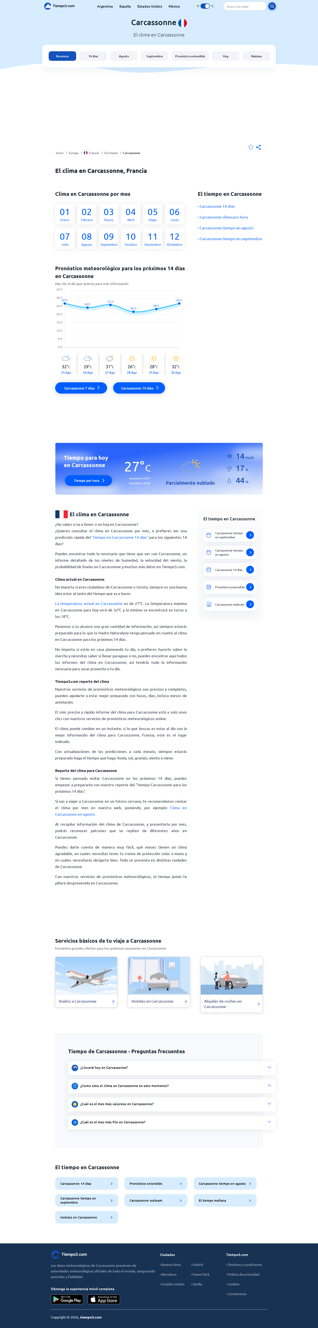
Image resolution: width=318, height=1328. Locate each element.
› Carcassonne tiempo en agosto (226, 227)
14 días (93, 56)
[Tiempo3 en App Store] (104, 1299)
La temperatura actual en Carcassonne (89, 603)
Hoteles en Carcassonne (78, 1217)
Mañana (256, 56)
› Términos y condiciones (244, 1264)
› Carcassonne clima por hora (223, 217)
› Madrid (197, 1264)
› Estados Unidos (172, 1284)
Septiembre (154, 56)
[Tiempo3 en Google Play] (67, 1299)
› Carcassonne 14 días (216, 206)
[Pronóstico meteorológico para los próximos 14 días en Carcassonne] (121, 321)
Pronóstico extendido (190, 56)
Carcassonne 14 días (75, 1183)
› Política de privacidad (242, 1274)
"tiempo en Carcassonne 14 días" (120, 537)
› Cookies (232, 1284)
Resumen (62, 56)
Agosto (124, 56)
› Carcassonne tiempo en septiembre (230, 238)
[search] (272, 6)
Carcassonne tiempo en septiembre (78, 1200)
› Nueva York (200, 1274)
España (125, 6)
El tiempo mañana (212, 1200)
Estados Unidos (149, 6)
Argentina (105, 6)
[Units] (205, 6)
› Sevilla (196, 1284)
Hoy (225, 56)
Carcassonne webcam (146, 1200)
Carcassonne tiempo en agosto (222, 1183)
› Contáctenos (236, 1294)
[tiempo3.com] (61, 6)
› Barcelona (168, 1274)
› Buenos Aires (170, 1264)
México (174, 6)
